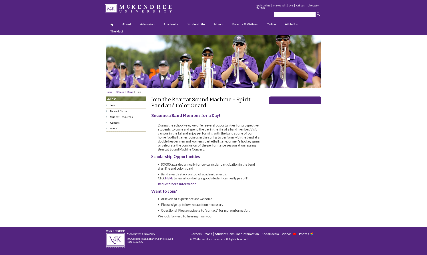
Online (271, 24)
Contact (114, 122)
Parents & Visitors (245, 24)
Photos (304, 234)
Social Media (270, 234)
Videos (287, 234)
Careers (196, 234)
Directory (313, 5)
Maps (208, 234)
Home (109, 91)
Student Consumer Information (237, 234)
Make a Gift (279, 5)
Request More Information (177, 184)
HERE (169, 178)
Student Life (196, 24)
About (126, 24)
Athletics (291, 24)
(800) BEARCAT (135, 241)
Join (112, 105)
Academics (171, 24)
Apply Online (263, 5)
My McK (260, 7)
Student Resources (121, 116)
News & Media (118, 111)
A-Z (291, 5)
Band (130, 91)
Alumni (218, 24)
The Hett (116, 31)
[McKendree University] (144, 10)
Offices (300, 5)
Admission (147, 24)
